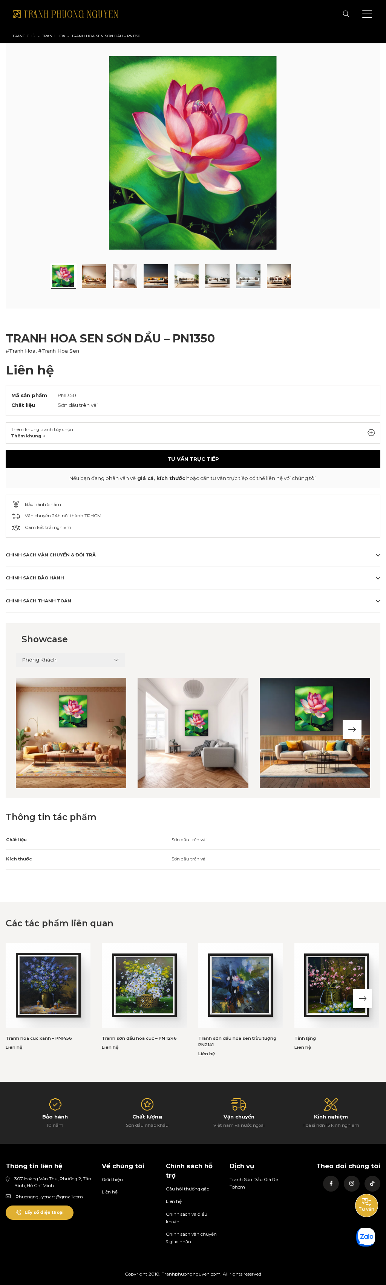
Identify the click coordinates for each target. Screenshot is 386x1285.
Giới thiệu (112, 1179)
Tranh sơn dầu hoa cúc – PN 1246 (139, 1038)
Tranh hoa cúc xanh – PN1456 (39, 1038)
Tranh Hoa (53, 36)
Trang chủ (23, 36)
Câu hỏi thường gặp (187, 1189)
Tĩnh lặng (305, 1038)
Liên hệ (110, 1192)
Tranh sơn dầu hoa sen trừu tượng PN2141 (237, 1042)
